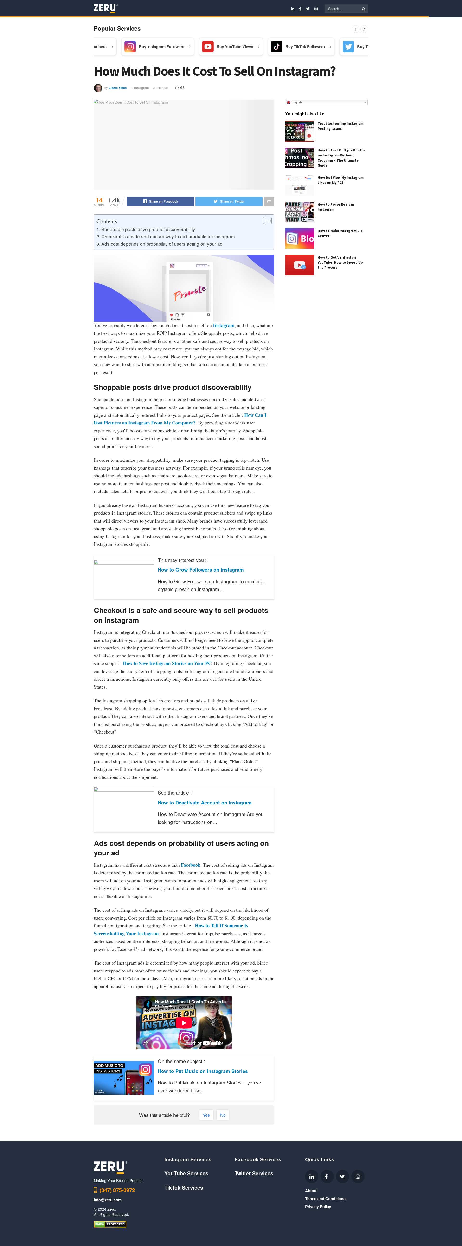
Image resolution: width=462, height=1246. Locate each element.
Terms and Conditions (325, 1198)
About (310, 1190)
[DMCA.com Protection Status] (110, 1224)
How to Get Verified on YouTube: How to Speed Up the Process (340, 262)
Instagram (141, 87)
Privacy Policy (318, 1206)
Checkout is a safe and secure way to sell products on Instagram (168, 236)
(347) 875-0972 (117, 1190)
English (296, 102)
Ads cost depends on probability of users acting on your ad (162, 243)
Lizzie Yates (118, 87)
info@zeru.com (108, 1199)
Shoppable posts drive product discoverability (148, 229)
